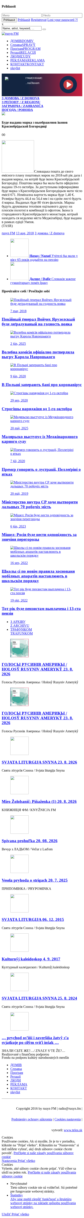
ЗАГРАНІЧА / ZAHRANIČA (22, 106)
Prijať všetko (26, 1161)
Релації (23, 52)
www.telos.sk (73, 1130)
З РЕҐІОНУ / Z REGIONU (21, 102)
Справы (23, 45)
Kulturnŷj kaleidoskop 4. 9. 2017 (31, 959)
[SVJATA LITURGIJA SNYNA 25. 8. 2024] (42, 982)
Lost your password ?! (62, 20)
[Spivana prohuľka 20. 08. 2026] (42, 825)
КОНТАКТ (27, 64)
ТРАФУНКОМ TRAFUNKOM (21, 631)
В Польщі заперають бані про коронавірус (42, 384)
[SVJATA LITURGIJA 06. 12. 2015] (42, 903)
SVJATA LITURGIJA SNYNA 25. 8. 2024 (39, 998)
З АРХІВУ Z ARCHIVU (19, 623)
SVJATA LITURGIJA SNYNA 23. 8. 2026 (39, 762)
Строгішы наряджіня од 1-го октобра (37, 409)
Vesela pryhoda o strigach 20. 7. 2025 (35, 880)
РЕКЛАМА (27, 60)
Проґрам (25, 48)
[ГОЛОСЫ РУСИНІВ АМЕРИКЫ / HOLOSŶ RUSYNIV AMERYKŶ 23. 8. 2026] (42, 648)
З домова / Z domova (49, 233)
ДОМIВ (22, 41)
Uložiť (7, 1214)
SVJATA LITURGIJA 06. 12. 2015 (33, 919)
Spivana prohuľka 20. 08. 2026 (30, 840)
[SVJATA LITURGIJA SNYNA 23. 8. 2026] (42, 746)
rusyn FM (8, 233)
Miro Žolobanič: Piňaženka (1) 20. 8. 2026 (39, 801)
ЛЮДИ (20, 56)
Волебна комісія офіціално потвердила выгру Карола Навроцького (38, 354)
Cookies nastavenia (67, 1119)
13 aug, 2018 (25, 233)
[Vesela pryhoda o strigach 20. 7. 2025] (42, 864)
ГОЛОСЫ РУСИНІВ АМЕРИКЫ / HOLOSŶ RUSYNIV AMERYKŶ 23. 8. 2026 (37, 669)
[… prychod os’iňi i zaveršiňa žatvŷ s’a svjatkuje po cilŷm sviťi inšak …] (42, 1021)
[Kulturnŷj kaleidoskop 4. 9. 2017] (42, 943)
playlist (15, 68)
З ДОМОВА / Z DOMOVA (20, 98)
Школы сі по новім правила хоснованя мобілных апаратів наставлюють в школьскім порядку (38, 576)
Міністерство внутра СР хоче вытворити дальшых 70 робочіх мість (40, 504)
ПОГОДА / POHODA (17, 110)
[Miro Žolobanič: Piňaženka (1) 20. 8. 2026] (42, 785)
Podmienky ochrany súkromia (31, 1119)
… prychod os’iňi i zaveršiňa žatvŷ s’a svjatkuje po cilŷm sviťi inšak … (35, 1040)
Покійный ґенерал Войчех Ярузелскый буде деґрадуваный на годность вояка (38, 321)
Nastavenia (10, 1161)
